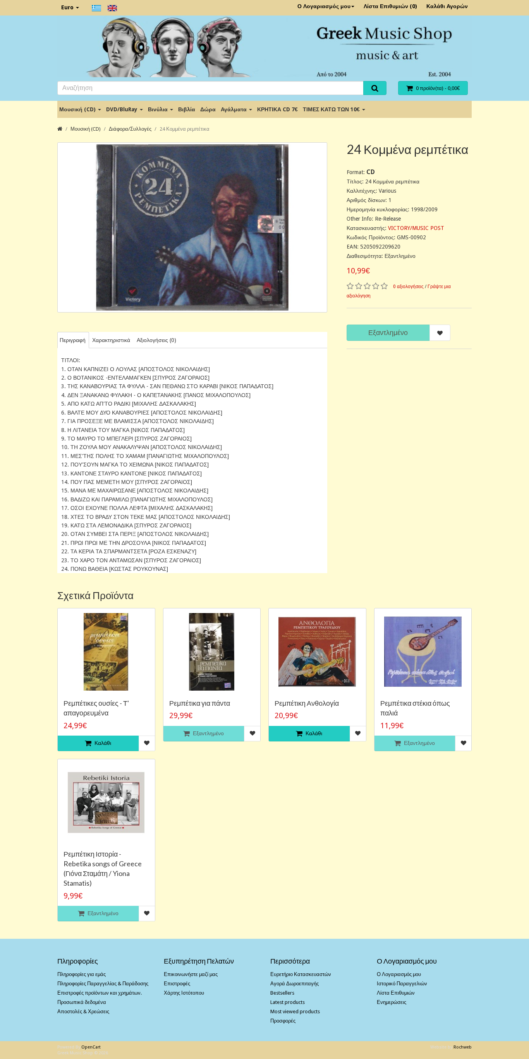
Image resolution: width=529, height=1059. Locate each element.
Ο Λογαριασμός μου (323, 6)
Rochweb (462, 1047)
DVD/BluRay (122, 109)
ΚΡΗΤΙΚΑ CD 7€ (277, 109)
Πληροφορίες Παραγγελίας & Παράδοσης (102, 983)
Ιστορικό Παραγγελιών (402, 983)
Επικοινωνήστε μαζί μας (191, 974)
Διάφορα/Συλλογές (130, 129)
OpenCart (91, 1047)
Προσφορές (282, 1021)
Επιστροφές (177, 983)
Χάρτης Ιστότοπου (184, 993)
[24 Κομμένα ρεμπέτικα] (192, 227)
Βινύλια (158, 109)
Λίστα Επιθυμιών (396, 993)
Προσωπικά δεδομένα (81, 1002)
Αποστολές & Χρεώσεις (83, 1011)
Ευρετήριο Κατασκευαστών (300, 974)
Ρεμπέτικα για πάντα (199, 703)
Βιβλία (186, 109)
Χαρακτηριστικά (111, 340)
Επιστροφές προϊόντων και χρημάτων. (99, 993)
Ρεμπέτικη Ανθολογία (307, 703)
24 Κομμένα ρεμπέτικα (185, 129)
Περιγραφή (73, 340)
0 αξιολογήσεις (408, 286)
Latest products (287, 1002)
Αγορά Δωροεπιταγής (294, 983)
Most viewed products (295, 1011)
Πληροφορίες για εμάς (81, 974)
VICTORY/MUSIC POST (416, 228)
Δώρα (208, 109)
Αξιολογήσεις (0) (156, 340)
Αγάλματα (234, 109)
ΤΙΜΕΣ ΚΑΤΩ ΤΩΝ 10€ (332, 109)
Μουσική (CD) (78, 109)
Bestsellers (282, 993)
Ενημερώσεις (391, 1002)
